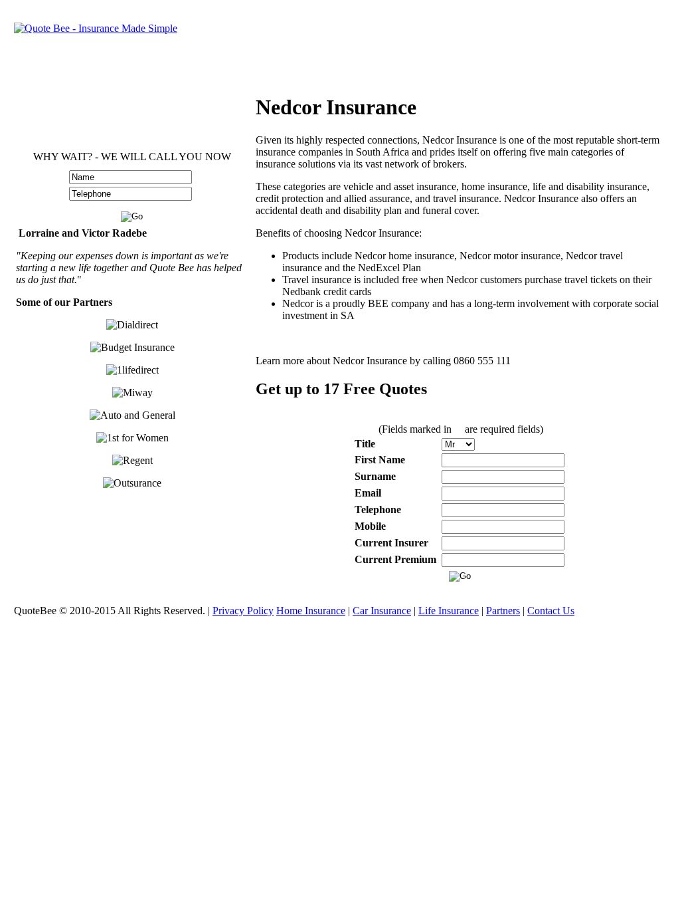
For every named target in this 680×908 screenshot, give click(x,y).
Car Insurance (382, 610)
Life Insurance (448, 610)
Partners (503, 610)
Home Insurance (310, 610)
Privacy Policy (243, 610)
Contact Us (550, 610)
